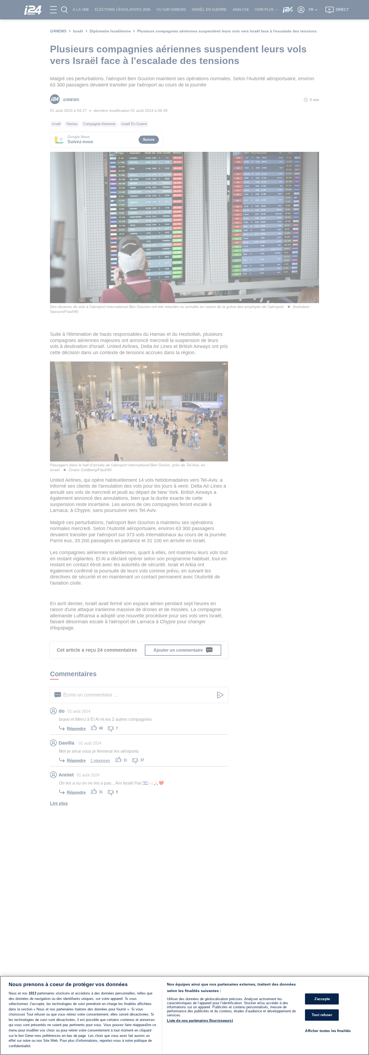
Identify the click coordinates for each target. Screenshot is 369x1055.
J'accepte (322, 999)
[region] (184, 1015)
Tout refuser (322, 1015)
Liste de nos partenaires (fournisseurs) (200, 1021)
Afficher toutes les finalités (328, 1031)
